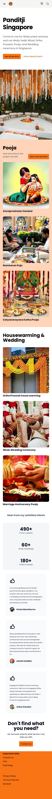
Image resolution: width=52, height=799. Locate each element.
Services (7, 783)
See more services (38, 156)
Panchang (8, 765)
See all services (12, 56)
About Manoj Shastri (32, 56)
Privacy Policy (9, 776)
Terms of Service (11, 780)
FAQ (5, 761)
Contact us (26, 743)
